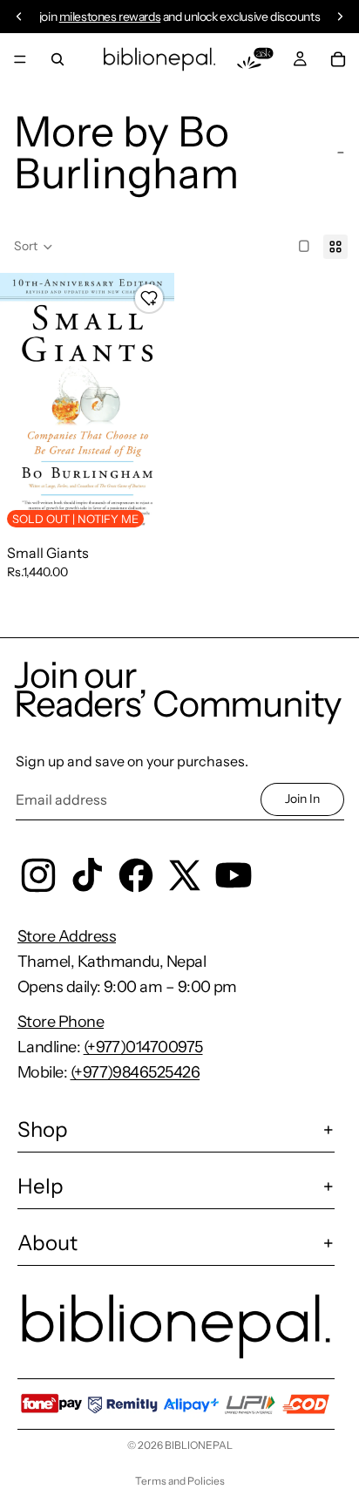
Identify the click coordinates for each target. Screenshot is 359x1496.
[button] (33, 247)
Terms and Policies (180, 1480)
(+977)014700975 (143, 1047)
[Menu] (20, 59)
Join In (302, 798)
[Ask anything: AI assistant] (255, 59)
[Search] (57, 59)
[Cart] (338, 59)
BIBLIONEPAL (199, 1445)
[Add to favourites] (149, 298)
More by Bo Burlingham (126, 152)
